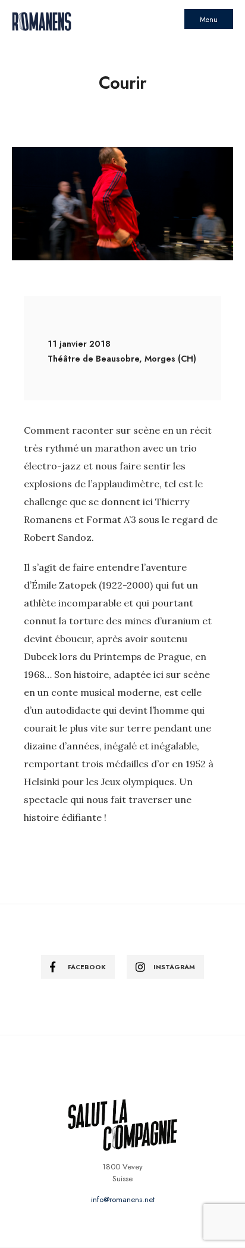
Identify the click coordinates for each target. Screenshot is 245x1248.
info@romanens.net (123, 1199)
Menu (209, 19)
